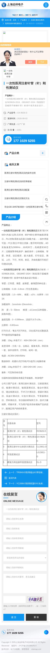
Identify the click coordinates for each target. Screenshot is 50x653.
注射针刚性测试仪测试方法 (16, 198)
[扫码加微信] (46, 212)
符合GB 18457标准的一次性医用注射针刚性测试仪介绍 (25, 207)
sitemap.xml (36, 649)
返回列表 (12, 478)
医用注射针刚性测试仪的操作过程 (20, 173)
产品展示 (23, 20)
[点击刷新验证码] (35, 599)
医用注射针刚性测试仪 (13, 23)
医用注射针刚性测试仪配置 (16, 190)
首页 (14, 20)
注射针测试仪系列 (37, 20)
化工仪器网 (16, 649)
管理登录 (25, 649)
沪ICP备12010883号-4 (27, 646)
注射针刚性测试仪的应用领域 (18, 181)
